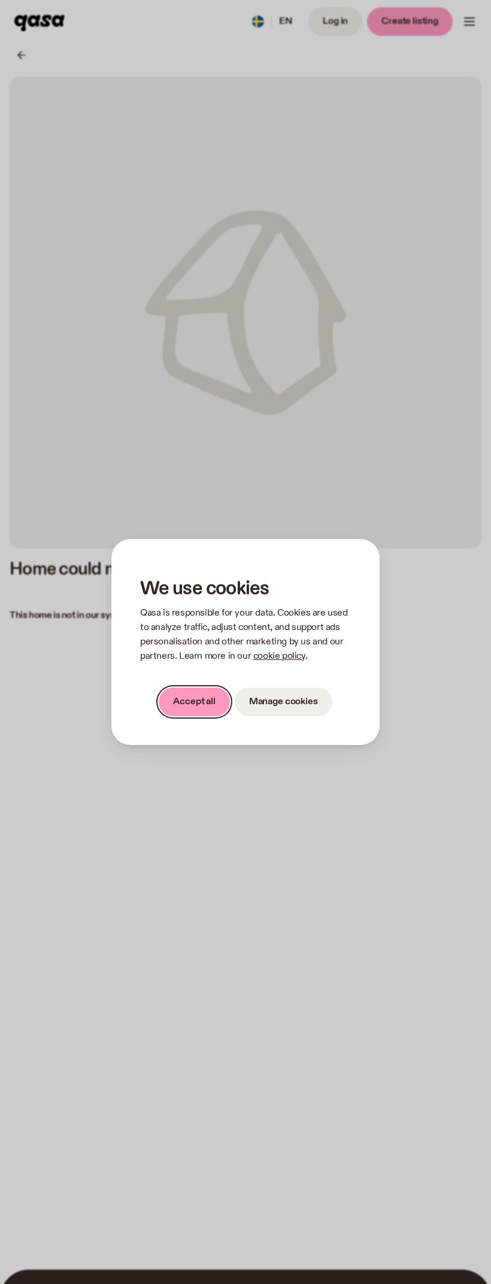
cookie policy (279, 656)
